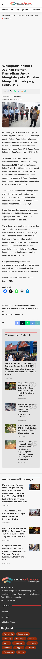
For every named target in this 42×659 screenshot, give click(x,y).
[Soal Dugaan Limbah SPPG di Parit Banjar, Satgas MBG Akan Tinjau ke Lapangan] (10, 428)
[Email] (21, 91)
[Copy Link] (25, 91)
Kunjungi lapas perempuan (23, 305)
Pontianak (8, 18)
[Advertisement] (21, 42)
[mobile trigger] (4, 4)
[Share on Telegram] (18, 91)
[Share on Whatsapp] (14, 91)
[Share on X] (11, 91)
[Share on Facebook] (7, 91)
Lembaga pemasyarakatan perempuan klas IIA (20, 309)
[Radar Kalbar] (21, 3)
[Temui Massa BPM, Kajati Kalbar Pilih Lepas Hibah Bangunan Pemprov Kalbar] (34, 512)
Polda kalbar (7, 314)
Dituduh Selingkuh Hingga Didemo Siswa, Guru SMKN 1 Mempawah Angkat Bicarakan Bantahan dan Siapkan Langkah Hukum (20, 369)
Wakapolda (18, 314)
